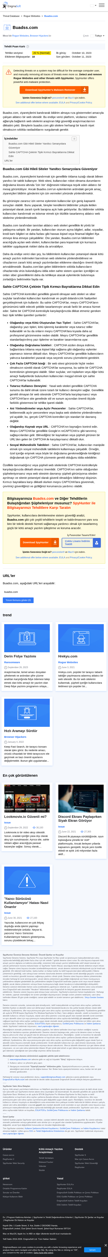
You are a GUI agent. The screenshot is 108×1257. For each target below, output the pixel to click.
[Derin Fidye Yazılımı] (27, 638)
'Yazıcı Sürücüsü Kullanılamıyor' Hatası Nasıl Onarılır (26, 903)
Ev (4, 1217)
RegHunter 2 (8, 1159)
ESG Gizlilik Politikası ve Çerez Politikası (75, 1196)
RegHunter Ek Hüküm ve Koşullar (19, 1220)
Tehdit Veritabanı (46, 1158)
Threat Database (11, 16)
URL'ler (8, 160)
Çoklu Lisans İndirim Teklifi (77, 543)
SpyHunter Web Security (14, 1163)
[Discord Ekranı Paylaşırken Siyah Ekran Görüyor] (81, 799)
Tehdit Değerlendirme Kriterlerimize (50, 1131)
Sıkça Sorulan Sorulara (94, 997)
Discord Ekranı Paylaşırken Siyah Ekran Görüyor (80, 819)
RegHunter (80, 1167)
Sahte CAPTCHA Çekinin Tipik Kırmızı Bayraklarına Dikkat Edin (41, 154)
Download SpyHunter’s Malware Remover (50, 89)
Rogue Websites (32, 16)
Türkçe (96, 5)
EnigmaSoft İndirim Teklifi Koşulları (72, 1201)
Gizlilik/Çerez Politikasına (73, 1024)
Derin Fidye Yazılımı (20, 656)
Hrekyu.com (67, 656)
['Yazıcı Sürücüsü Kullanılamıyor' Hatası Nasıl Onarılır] (27, 881)
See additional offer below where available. (37, 102)
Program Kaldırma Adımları (19, 1217)
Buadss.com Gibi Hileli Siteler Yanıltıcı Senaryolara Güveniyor (37, 145)
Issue (7, 822)
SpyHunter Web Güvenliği (86, 1163)
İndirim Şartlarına (94, 1024)
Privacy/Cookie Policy (81, 102)
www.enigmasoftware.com (20, 1060)
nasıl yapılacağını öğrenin (48, 1026)
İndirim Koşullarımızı (91, 1128)
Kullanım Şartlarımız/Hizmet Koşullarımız (42, 1128)
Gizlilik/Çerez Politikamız (70, 1128)
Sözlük (42, 1170)
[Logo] (12, 5)
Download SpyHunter (36, 542)
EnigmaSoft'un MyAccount (13, 1080)
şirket (6, 1178)
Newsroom (7, 1184)
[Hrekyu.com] (81, 638)
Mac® (71, 98)
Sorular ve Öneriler (11, 1192)
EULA (62, 102)
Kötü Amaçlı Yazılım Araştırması (51, 1151)
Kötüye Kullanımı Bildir (13, 1196)
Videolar (42, 1166)
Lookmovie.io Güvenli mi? (25, 817)
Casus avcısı (8, 1155)
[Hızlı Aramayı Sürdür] (27, 713)
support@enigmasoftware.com (52, 1077)
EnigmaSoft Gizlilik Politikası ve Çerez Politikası (78, 1192)
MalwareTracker (46, 1162)
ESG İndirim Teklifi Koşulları (69, 1205)
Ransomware (12, 662)
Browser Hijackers (39, 36)
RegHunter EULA (64, 1188)
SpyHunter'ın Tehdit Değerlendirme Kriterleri (53, 1217)
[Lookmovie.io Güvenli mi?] (27, 799)
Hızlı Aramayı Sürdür (20, 731)
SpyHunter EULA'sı (65, 1184)
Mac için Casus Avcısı (84, 1159)
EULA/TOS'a (40, 1024)
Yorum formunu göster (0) (18, 600)
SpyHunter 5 (80, 1155)
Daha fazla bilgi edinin (43, 1253)
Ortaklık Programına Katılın (15, 1188)
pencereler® (58, 98)
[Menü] (101, 5)
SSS (31, 1131)
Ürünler (7, 1149)
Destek (79, 1149)
